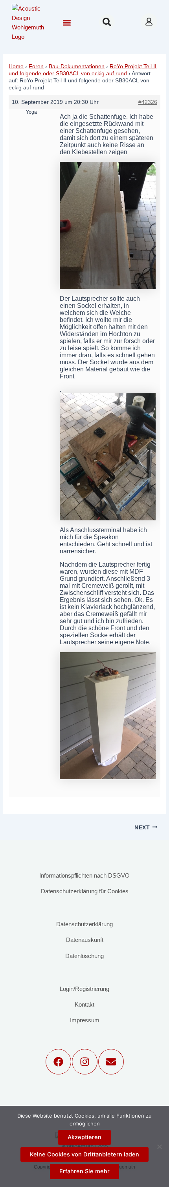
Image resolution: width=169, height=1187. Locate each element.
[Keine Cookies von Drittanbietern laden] (159, 1147)
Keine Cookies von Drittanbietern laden (84, 1154)
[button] (66, 22)
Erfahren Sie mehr (84, 1171)
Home (16, 66)
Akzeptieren (84, 1137)
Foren (36, 66)
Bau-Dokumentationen (77, 66)
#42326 (147, 102)
